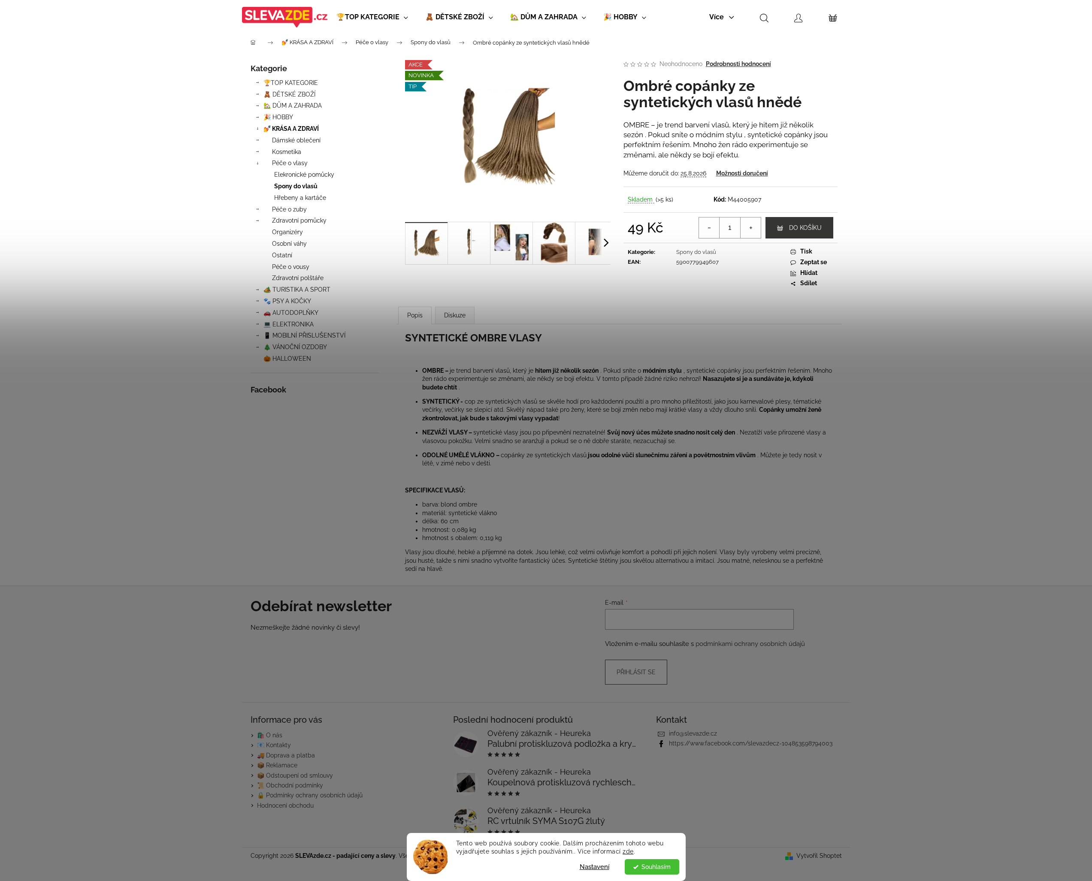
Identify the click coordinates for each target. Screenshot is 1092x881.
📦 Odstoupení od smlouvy (295, 775)
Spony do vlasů (296, 186)
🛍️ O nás (269, 735)
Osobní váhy (289, 243)
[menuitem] (372, 17)
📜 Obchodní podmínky (290, 785)
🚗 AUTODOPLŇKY (290, 312)
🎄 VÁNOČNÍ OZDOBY (295, 347)
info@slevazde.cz (693, 733)
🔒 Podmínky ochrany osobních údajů (310, 795)
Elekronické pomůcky (304, 174)
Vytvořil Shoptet (819, 855)
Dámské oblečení (296, 140)
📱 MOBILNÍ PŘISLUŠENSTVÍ (304, 335)
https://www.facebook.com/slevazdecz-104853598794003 (750, 743)
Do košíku (805, 227)
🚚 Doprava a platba (286, 755)
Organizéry (287, 232)
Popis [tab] (415, 315)
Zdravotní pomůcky (299, 220)
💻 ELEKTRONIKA (288, 324)
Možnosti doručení (742, 173)
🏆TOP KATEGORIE (290, 82)
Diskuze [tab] (455, 315)
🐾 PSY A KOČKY (287, 301)
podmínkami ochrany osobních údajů (750, 644)
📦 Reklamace (277, 765)
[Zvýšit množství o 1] (750, 227)
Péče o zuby (289, 209)
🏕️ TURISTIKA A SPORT (296, 289)
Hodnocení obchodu (285, 805)
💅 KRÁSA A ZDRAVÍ (291, 128)
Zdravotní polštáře (298, 278)
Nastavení (594, 867)
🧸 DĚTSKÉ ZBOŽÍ (289, 94)
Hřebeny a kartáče (300, 197)
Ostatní (282, 255)
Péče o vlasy (290, 163)
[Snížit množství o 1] (709, 227)
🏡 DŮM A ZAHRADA (292, 105)
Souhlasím (656, 866)
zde (628, 851)
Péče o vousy (290, 266)
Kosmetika (286, 151)
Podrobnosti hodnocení (738, 63)
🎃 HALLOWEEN (287, 358)
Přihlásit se (636, 672)
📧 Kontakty (274, 745)
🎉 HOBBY (278, 117)
